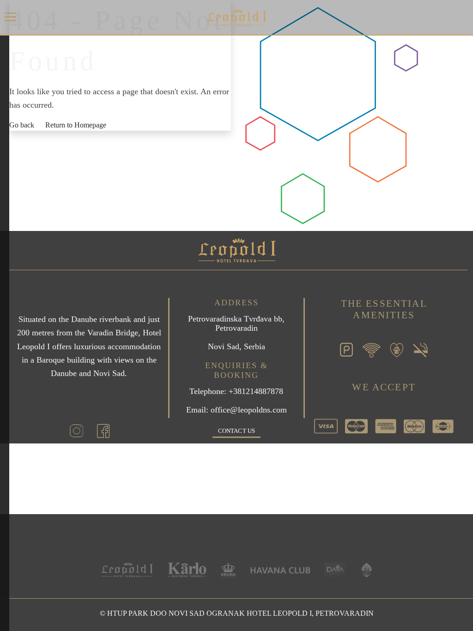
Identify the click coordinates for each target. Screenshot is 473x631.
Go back (21, 125)
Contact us (236, 430)
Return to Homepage (75, 125)
